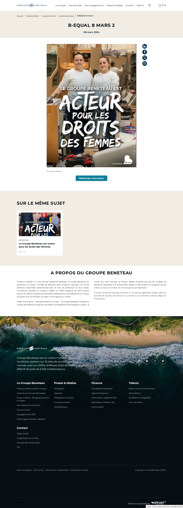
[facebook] (147, 361)
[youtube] (155, 361)
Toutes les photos (66, 16)
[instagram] (163, 361)
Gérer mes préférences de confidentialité (164, 506)
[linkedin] (139, 361)
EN (164, 5)
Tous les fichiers (49, 16)
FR (159, 5)
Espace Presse (32, 16)
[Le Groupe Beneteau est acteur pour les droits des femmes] (40, 224)
